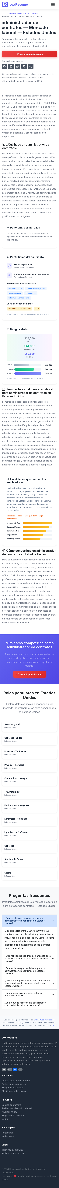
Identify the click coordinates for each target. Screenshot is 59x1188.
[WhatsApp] (17, 66)
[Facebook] (4, 66)
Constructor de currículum (16, 1080)
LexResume (18, 4)
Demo (5, 1118)
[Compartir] (30, 66)
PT (9, 1069)
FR (20, 1069)
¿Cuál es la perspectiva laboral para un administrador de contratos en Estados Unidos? (25, 971)
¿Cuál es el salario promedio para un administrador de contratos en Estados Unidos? (25, 921)
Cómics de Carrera (11, 1105)
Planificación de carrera (14, 1091)
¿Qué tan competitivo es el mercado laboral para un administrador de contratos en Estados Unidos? (27, 983)
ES (15, 1069)
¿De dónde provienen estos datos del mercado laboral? (24, 994)
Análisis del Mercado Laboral (17, 1108)
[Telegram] (24, 66)
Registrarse (7, 1132)
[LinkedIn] (11, 66)
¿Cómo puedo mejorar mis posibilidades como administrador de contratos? (25, 1004)
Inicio (4, 13)
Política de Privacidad (13, 1153)
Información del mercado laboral (23, 13)
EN (4, 1069)
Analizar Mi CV (9, 1112)
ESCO (54, 1025)
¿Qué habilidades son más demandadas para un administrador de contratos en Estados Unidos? (28, 958)
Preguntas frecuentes (13, 1115)
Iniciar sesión (8, 1136)
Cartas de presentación (14, 1084)
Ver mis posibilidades (31, 54)
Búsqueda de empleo (12, 1087)
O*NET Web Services (43, 1020)
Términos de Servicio (13, 1150)
